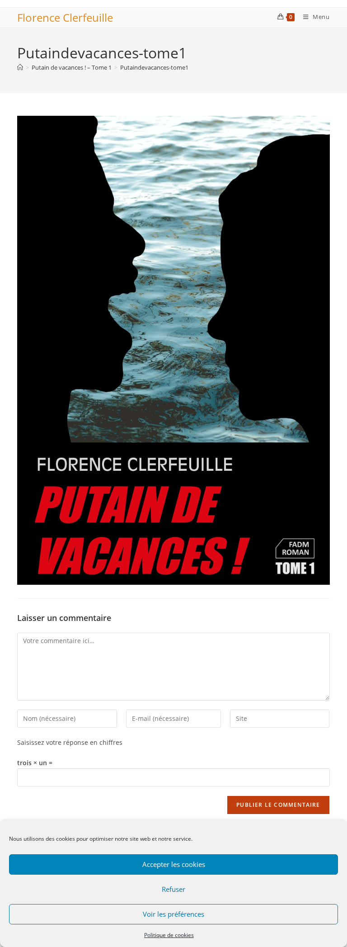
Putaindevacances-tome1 (154, 67)
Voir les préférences (173, 914)
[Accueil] (20, 67)
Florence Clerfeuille (65, 17)
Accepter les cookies (173, 864)
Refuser (173, 889)
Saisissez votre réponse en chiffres (69, 742)
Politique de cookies (169, 935)
